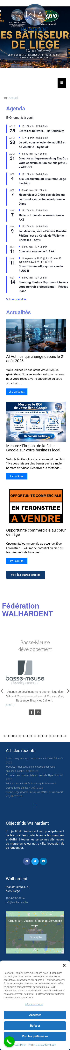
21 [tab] (59, 736)
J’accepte (35, 937)
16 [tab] (46, 736)
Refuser (35, 1025)
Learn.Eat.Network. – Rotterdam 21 (42, 131)
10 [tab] (30, 736)
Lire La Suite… (17, 391)
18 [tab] (51, 736)
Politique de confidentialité (42, 1045)
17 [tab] (49, 736)
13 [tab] (38, 736)
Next (68, 691)
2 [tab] (8, 736)
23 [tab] (65, 736)
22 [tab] (62, 736)
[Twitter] (35, 861)
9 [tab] (27, 736)
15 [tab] (43, 736)
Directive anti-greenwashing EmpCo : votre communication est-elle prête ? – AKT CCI (43, 162)
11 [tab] (32, 736)
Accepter (35, 1015)
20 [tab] (57, 736)
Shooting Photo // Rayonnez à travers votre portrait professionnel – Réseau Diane (43, 286)
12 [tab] (35, 736)
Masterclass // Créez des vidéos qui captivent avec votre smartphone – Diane (42, 199)
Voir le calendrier (16, 299)
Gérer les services (34, 1004)
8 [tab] (24, 736)
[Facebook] (26, 861)
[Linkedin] (43, 861)
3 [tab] (10, 736)
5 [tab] (16, 736)
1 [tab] (5, 736)
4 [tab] (13, 736)
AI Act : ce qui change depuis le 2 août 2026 (34, 358)
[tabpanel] (35, 677)
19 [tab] (54, 736)
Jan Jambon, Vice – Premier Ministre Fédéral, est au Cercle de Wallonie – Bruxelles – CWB (43, 235)
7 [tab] (21, 736)
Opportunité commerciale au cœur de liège (36, 532)
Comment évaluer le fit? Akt (37, 251)
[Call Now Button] (9, 1041)
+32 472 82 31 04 (15, 898)
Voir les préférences (35, 1036)
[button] (64, 965)
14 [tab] (40, 736)
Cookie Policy (19, 1045)
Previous (1, 691)
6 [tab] (19, 736)
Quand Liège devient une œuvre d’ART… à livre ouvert (34, 792)
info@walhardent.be (17, 902)
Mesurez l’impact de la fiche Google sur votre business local (33, 447)
